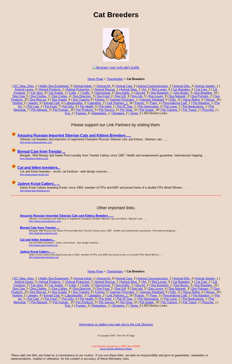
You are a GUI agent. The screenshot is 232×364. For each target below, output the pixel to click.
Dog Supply (59, 99)
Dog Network (177, 96)
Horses (210, 99)
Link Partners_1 (117, 103)
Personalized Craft (175, 103)
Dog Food (103, 96)
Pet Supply (147, 110)
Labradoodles (74, 103)
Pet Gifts (68, 106)
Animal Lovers (24, 89)
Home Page (95, 79)
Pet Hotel (105, 106)
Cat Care (201, 89)
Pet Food (51, 106)
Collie (72, 93)
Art (144, 89)
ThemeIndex (115, 79)
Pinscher (208, 110)
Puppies (81, 113)
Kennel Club (52, 103)
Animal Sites (128, 89)
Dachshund (102, 93)
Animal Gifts (182, 86)
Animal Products (50, 89)
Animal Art (104, 86)
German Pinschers (122, 99)
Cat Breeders (181, 89)
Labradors (94, 103)
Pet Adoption (201, 103)
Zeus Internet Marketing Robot (116, 348)
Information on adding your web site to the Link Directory (116, 324)
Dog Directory (82, 96)
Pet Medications (193, 106)
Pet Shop (126, 110)
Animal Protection (77, 89)
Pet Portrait (61, 110)
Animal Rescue (105, 89)
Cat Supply (56, 93)
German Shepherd (152, 99)
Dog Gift (120, 96)
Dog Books (181, 93)
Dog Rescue (38, 99)
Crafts (86, 93)
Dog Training (81, 99)
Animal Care (124, 86)
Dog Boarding (160, 93)
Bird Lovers (159, 89)
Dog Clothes (39, 96)
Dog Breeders (203, 93)
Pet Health (87, 106)
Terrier (134, 113)
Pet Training (169, 110)
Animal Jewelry (205, 86)
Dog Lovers (155, 96)
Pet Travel (189, 110)
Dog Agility (123, 93)
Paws (153, 103)
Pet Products (84, 110)
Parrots (139, 103)
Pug (67, 113)
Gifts (173, 99)
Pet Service (106, 110)
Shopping (118, 113)
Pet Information (148, 106)
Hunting (17, 103)
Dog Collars (60, 96)
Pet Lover (170, 106)
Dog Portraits (200, 96)
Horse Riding (191, 99)
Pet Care (33, 106)
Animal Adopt (83, 86)
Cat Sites (37, 93)
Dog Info (137, 96)
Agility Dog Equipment (54, 86)
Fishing (99, 99)
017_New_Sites (24, 86)
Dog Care (19, 96)
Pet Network (39, 110)
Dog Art (140, 93)
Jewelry (33, 103)
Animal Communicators (153, 86)
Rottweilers (99, 113)
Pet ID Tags (125, 106)
